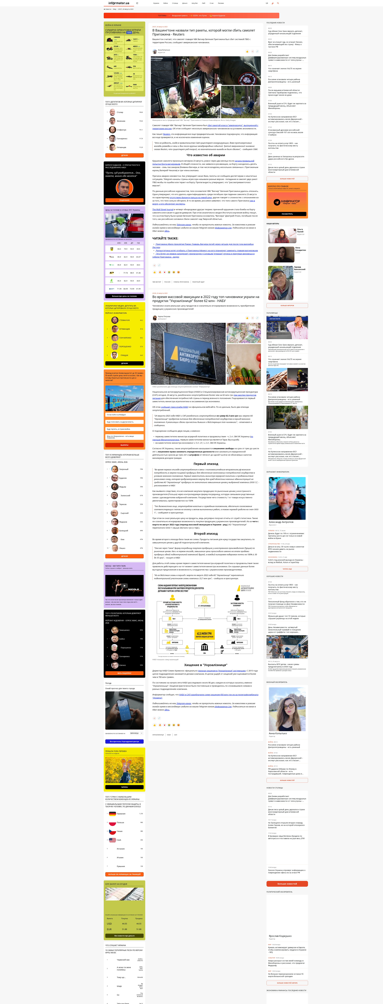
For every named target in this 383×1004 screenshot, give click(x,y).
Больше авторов (287, 305)
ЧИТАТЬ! (124, 787)
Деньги (184, 3)
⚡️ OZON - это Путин (199, 15)
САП (175, 735)
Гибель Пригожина (181, 282)
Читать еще (287, 569)
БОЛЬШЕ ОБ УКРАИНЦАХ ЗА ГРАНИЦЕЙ (124, 874)
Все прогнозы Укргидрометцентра (124, 741)
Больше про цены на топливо (124, 296)
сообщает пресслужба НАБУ (174, 407)
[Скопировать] (257, 51)
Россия (167, 282)
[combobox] (137, 733)
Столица (175, 3)
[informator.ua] (119, 3)
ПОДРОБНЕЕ (124, 200)
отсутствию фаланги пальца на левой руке (191, 197)
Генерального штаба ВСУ (128, 93)
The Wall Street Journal (162, 209)
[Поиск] (278, 3)
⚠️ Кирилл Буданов (217, 15)
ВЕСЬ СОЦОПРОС (124, 673)
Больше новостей (287, 179)
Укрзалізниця (158, 735)
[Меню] (137, 3)
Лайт (203, 3)
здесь (166, 231)
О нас (212, 3)
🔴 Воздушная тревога (178, 15)
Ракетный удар (198, 282)
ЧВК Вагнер (156, 282)
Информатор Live (223, 227)
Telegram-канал (184, 224)
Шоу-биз (195, 3)
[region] (124, 739)
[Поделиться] (253, 51)
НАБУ (169, 735)
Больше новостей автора (287, 983)
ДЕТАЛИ (124, 155)
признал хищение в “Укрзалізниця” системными (222, 670)
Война (165, 3)
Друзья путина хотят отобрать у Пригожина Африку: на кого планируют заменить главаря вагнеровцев (206, 250)
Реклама (221, 3)
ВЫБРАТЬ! (124, 445)
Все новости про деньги (125, 936)
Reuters (166, 134)
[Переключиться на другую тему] (272, 3)
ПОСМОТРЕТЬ (287, 214)
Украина (156, 3)
